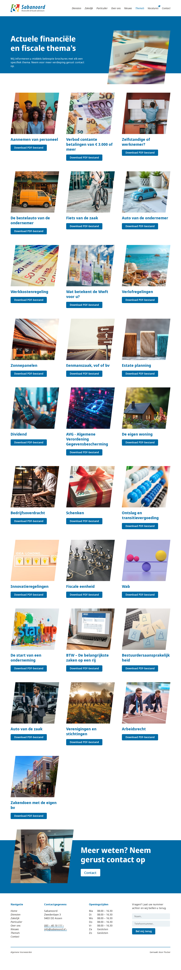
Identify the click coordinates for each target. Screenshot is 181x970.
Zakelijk (89, 8)
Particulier (102, 8)
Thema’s (139, 8)
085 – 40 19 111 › (54, 925)
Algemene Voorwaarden (21, 952)
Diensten (76, 8)
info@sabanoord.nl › (55, 929)
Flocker (167, 952)
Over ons (116, 8)
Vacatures (153, 8)
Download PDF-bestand (28, 147)
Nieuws (128, 8)
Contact (166, 8)
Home (14, 911)
